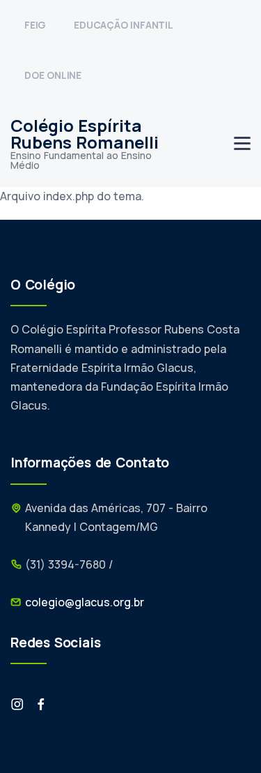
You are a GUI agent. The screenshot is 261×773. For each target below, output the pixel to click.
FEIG (35, 24)
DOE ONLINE (52, 75)
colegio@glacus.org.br (84, 602)
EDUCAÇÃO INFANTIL (123, 24)
